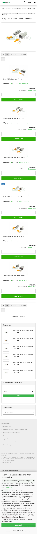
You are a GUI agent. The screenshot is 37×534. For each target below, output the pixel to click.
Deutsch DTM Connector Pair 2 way (14, 118)
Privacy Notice (9, 487)
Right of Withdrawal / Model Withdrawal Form (15, 429)
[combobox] (13, 54)
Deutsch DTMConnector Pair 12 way (14, 79)
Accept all (18, 525)
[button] (3, 54)
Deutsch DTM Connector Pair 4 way (14, 197)
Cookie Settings (7, 445)
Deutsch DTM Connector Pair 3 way (14, 157)
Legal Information (7, 439)
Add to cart (18, 99)
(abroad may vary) (24, 83)
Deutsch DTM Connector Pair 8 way (14, 275)
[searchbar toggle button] (24, 2)
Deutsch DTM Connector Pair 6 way (14, 236)
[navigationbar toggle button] (34, 2)
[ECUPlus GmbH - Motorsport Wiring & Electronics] (5, 2)
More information (18, 530)
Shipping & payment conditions (11, 433)
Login (18, 396)
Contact (5, 436)
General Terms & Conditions (10, 442)
